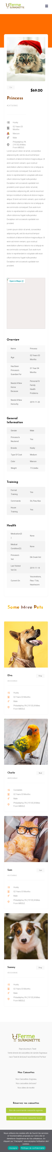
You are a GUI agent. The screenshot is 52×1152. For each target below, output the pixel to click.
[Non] (48, 1141)
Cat (10, 87)
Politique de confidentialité (32, 1148)
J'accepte (13, 1148)
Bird (40, 773)
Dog (40, 676)
